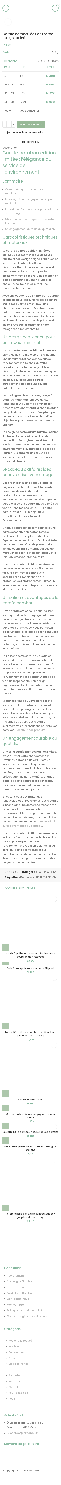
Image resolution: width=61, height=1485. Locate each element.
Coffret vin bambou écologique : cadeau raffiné (30, 1115)
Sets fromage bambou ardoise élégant (30, 968)
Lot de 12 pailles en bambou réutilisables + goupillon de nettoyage (30, 1215)
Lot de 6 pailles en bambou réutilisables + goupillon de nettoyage (30, 955)
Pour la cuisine (47, 872)
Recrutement (15, 1276)
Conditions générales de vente (27, 1316)
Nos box (13, 1346)
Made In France (18, 1364)
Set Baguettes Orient (30, 1099)
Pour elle (14, 1375)
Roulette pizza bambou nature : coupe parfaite (30, 1132)
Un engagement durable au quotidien (30, 229)
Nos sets (14, 1381)
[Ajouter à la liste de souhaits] (54, 899)
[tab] (30, 141)
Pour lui (13, 1387)
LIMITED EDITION (46, 877)
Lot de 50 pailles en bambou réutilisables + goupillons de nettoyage (30, 1034)
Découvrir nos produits (30, 730)
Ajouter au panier (31, 124)
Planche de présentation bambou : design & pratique (30, 1148)
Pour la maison (18, 1393)
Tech (11, 1398)
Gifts (11, 1358)
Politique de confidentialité (24, 1310)
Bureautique (16, 1352)
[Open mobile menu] (6, 8)
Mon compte (15, 1305)
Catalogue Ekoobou (20, 1281)
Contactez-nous (18, 1299)
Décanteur (27, 877)
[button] (5, 947)
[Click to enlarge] (8, 22)
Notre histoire (16, 1287)
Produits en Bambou (20, 1293)
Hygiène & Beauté (20, 1341)
